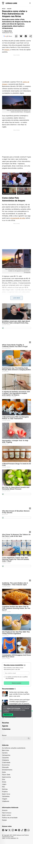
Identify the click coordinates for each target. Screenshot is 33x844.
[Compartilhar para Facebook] (26, 36)
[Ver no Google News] (7, 36)
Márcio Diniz (8, 31)
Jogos (4, 784)
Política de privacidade (9, 817)
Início (3, 8)
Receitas (5, 723)
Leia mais (16, 298)
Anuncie (4, 810)
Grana (4, 782)
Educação (5, 767)
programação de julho (17, 218)
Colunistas (6, 729)
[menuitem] (16, 723)
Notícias (5, 789)
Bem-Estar (5, 750)
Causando (5, 757)
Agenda (5, 726)
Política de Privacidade (13, 708)
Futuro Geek (6, 774)
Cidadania (5, 760)
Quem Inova (6, 794)
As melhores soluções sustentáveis (13, 748)
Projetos (5, 791)
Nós (3, 787)
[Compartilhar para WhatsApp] (16, 36)
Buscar (4, 735)
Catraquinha (6, 755)
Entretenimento (7, 770)
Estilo (4, 772)
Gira (3, 779)
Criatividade (6, 762)
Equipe (4, 820)
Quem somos (6, 815)
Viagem (9, 8)
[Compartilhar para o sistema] (30, 36)
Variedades (6, 796)
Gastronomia (6, 777)
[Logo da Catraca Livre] (9, 3)
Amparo (7, 49)
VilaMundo (5, 801)
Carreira (4, 753)
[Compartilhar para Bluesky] (21, 36)
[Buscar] (28, 738)
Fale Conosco (6, 813)
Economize (6, 765)
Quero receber (16, 683)
